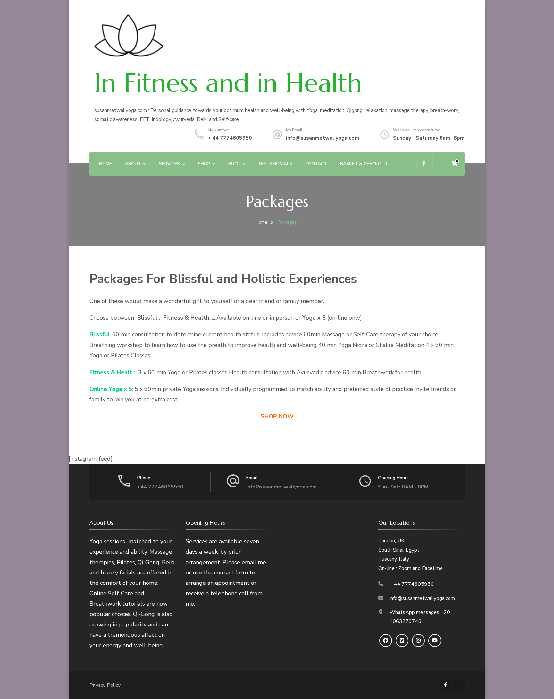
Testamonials (275, 164)
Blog (234, 164)
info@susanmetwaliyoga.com (322, 138)
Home (105, 164)
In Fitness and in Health (228, 83)
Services (169, 164)
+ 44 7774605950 (230, 138)
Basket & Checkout (364, 164)
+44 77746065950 (160, 486)
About (133, 164)
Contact (316, 164)
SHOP (204, 164)
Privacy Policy (105, 685)
